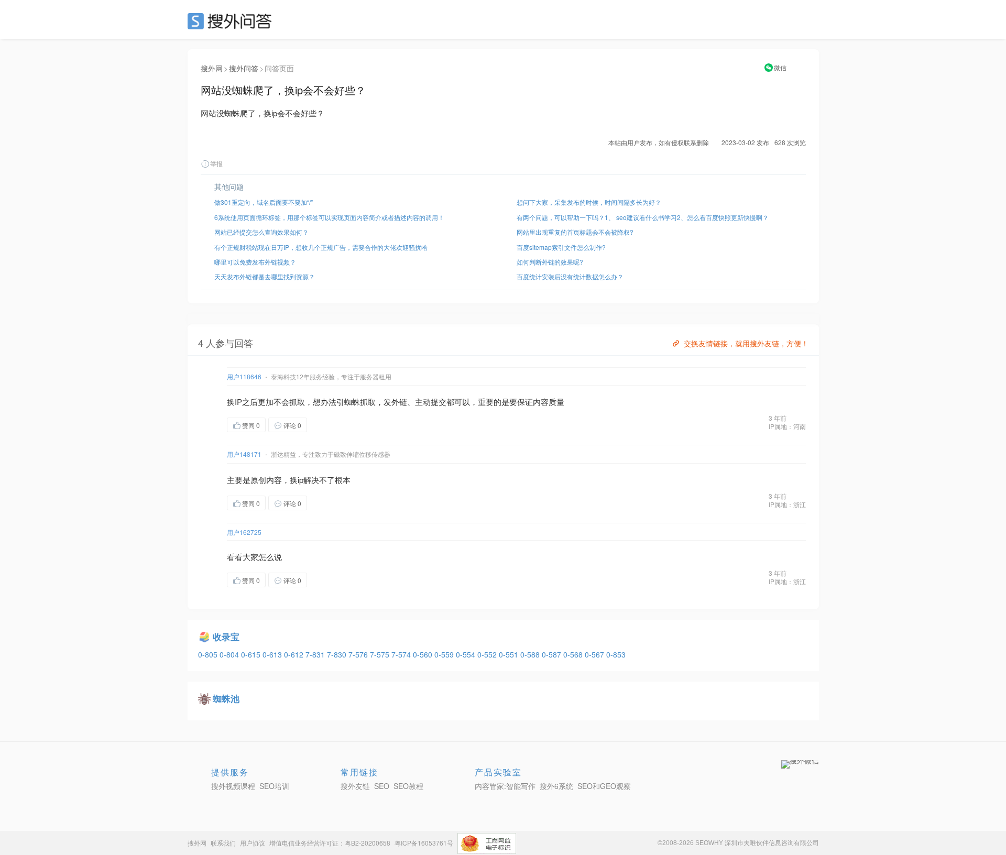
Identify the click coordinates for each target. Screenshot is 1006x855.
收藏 (328, 424)
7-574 (402, 654)
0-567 (595, 654)
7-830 (337, 654)
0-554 (466, 654)
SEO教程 (408, 786)
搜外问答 (243, 68)
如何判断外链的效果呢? (550, 261)
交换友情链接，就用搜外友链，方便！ (746, 343)
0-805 (209, 654)
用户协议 (252, 842)
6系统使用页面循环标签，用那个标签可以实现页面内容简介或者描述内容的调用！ (329, 217)
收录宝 (226, 636)
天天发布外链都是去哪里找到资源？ (264, 276)
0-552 (488, 654)
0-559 (445, 654)
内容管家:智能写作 (505, 786)
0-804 (230, 654)
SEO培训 (274, 786)
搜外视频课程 (233, 786)
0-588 (531, 654)
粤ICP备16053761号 (424, 842)
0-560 (423, 654)
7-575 (380, 654)
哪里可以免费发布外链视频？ (255, 261)
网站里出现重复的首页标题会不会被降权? (575, 231)
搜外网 (212, 68)
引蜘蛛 (348, 401)
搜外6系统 (556, 786)
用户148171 (244, 454)
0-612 (294, 654)
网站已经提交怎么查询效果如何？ (261, 231)
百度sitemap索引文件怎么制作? (561, 247)
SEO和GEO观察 (604, 786)
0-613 (273, 654)
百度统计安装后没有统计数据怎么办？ (570, 276)
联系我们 (223, 842)
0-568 (574, 654)
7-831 (316, 654)
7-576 (359, 654)
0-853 (616, 654)
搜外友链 (355, 786)
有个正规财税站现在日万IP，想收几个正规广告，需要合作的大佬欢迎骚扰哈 (321, 247)
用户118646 (244, 376)
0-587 (552, 654)
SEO (232, 21)
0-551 (509, 654)
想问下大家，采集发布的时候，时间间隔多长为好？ (589, 202)
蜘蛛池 (226, 698)
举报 (216, 163)
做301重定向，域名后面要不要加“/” (263, 202)
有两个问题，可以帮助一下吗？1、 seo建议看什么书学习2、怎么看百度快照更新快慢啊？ (643, 217)
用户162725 (244, 532)
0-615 (252, 654)
